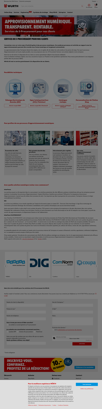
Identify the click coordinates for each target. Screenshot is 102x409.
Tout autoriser (87, 384)
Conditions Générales (63, 405)
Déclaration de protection (44, 405)
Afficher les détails (32, 405)
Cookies (54, 405)
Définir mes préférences (86, 388)
